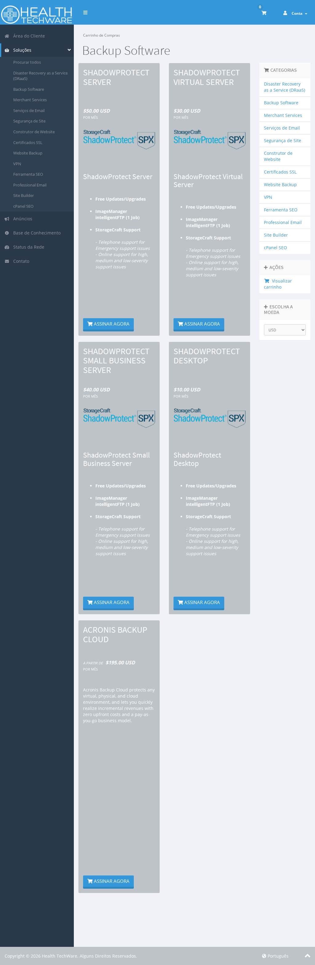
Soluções (21, 50)
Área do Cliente (28, 36)
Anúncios (21, 219)
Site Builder (23, 195)
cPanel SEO (23, 206)
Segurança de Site (29, 121)
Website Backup (27, 153)
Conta (298, 13)
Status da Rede (27, 247)
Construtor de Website (34, 131)
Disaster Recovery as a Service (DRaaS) (40, 76)
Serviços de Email (29, 110)
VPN (17, 163)
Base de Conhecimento (36, 233)
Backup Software (28, 89)
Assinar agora (111, 324)
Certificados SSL (27, 142)
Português (277, 956)
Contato (20, 261)
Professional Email (29, 185)
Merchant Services (30, 99)
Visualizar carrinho (278, 284)
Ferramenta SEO (28, 174)
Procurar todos (27, 62)
